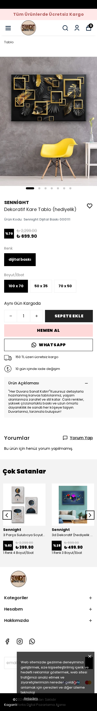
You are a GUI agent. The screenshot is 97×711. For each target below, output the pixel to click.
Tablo (9, 42)
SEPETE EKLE (69, 316)
